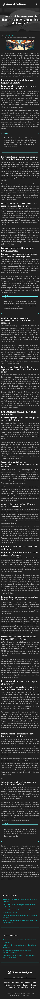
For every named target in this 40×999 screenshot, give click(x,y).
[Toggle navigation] (37, 4)
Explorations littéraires (8, 35)
